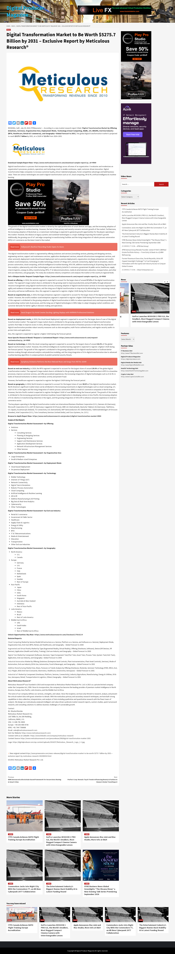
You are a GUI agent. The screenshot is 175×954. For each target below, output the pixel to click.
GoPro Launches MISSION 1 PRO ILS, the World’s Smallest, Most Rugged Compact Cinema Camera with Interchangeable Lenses (61, 841)
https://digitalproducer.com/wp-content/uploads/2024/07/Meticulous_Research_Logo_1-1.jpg (49, 742)
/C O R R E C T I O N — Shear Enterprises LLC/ (137, 270)
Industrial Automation (16, 661)
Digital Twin (12, 655)
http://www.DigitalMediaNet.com (132, 365)
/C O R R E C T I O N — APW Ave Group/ (135, 246)
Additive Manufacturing (17, 668)
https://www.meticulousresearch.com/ (36, 733)
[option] (145, 306)
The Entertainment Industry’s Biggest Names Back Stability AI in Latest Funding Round (61, 889)
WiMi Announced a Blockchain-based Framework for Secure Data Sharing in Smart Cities (34, 779)
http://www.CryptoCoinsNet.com (132, 377)
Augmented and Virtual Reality (19, 648)
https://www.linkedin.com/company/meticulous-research (51, 735)
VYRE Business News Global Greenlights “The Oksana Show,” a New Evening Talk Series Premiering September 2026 (100, 890)
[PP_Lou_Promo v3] (48, 202)
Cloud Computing (14, 642)
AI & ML (14, 389)
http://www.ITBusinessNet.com (132, 353)
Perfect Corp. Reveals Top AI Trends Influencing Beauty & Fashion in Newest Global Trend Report (92, 779)
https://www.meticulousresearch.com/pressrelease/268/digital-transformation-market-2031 (56, 738)
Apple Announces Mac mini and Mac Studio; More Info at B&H (100, 838)
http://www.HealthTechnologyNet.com (134, 371)
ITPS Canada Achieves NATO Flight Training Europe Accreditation (23, 838)
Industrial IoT (13, 674)
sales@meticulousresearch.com (25, 730)
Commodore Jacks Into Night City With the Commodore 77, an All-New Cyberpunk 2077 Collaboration (24, 889)
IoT (114, 387)
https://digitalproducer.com (130, 359)
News (8, 29)
